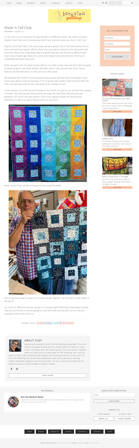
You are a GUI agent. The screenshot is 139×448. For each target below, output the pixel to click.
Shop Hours (115, 3)
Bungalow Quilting (69, 16)
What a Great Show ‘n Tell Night (115, 176)
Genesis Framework (64, 443)
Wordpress (81, 443)
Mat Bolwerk (94, 443)
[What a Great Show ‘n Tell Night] (117, 166)
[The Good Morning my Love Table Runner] (117, 88)
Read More (48, 375)
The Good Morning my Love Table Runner (116, 99)
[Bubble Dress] (117, 128)
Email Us (103, 419)
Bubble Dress (107, 138)
